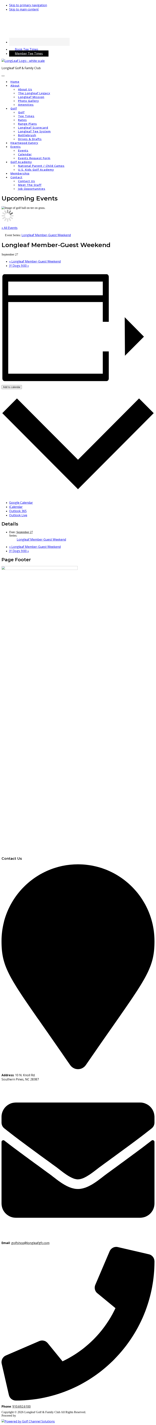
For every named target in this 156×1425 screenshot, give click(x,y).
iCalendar (16, 507)
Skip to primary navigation (28, 5)
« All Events (10, 228)
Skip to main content (24, 9)
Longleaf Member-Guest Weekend (35, 261)
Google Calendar (21, 502)
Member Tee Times (29, 53)
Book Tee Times (26, 49)
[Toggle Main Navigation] (3, 75)
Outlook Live (18, 515)
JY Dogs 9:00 (19, 266)
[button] (15, 86)
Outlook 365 (18, 511)
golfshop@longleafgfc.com (30, 1243)
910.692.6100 (21, 1406)
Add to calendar (11, 387)
